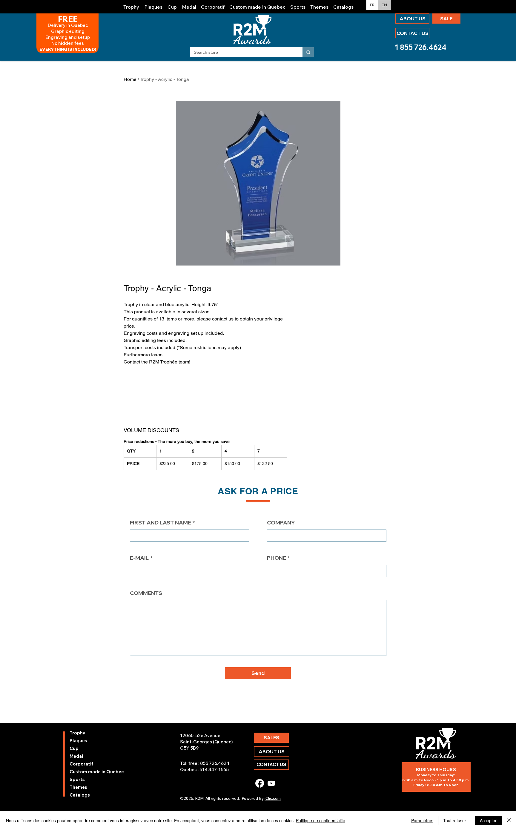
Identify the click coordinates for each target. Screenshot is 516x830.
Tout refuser (454, 820)
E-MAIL (139, 558)
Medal (76, 756)
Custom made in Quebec (86, 771)
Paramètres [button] (422, 820)
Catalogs (80, 795)
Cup (74, 748)
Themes (78, 787)
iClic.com (273, 798)
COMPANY (281, 522)
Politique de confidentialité (320, 820)
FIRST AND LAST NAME (160, 522)
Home (130, 79)
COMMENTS (146, 593)
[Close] (508, 820)
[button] (131, 4)
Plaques (78, 740)
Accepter (488, 820)
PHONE (276, 558)
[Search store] (308, 52)
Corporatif (81, 764)
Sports (77, 779)
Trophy (77, 733)
